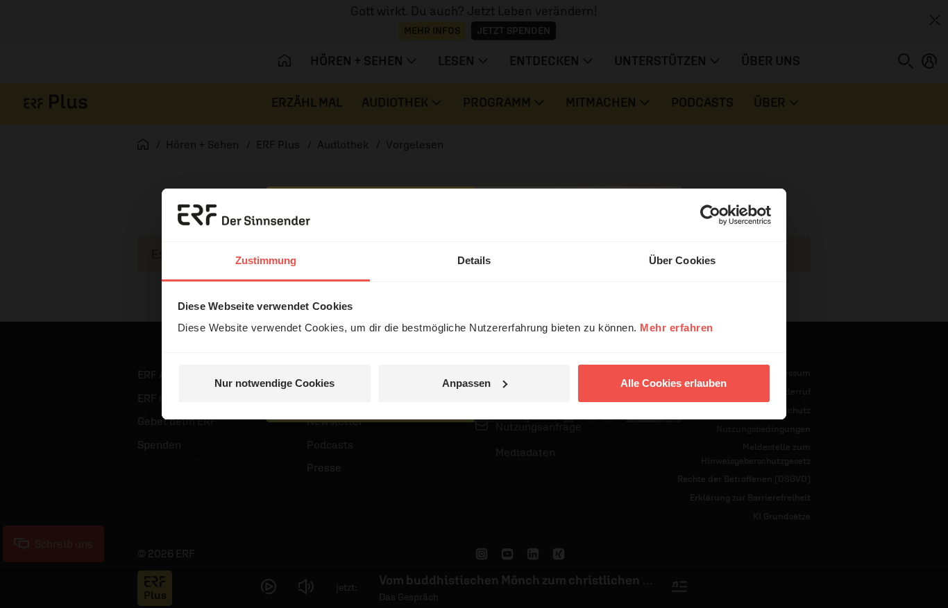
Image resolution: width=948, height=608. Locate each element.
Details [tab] (474, 260)
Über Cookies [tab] (682, 260)
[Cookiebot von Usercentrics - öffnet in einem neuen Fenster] (710, 215)
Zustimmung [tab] (266, 260)
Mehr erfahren (676, 327)
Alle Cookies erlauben (673, 383)
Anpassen (466, 383)
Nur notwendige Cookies (274, 383)
